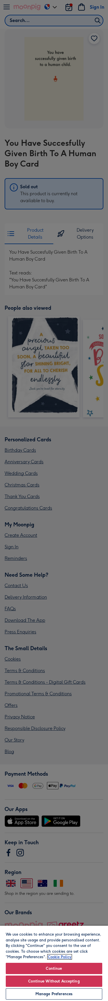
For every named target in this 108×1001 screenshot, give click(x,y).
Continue (54, 968)
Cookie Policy (59, 957)
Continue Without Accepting (53, 981)
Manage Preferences (54, 994)
